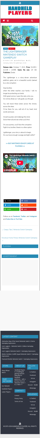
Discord (30, 385)
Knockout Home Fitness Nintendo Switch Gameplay (19, 239)
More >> (19, 384)
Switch (11, 63)
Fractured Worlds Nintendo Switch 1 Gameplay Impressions (20, 359)
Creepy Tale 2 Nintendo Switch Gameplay (17, 230)
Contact (17, 395)
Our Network (6, 386)
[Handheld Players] (4, 20)
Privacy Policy (19, 398)
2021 (29, 60)
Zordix (24, 63)
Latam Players (6, 392)
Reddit (36, 385)
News (5, 48)
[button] (12, 201)
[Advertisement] (20, 272)
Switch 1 (11, 48)
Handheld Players (20, 60)
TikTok (33, 378)
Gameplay (6, 63)
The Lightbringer (17, 63)
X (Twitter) (33, 372)
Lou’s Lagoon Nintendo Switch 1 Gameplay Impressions (18, 351)
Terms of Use (19, 401)
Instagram (33, 381)
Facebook (16, 216)
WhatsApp (33, 388)
